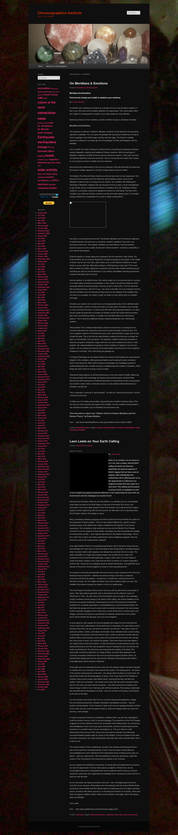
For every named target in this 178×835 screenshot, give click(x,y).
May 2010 (41, 638)
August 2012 (42, 569)
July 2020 (41, 361)
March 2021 (42, 343)
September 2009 (44, 659)
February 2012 (43, 584)
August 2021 (42, 331)
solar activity (47, 169)
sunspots (49, 177)
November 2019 (43, 377)
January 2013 (42, 556)
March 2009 (42, 674)
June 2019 (41, 387)
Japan (46, 160)
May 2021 (41, 338)
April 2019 (41, 392)
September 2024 (44, 259)
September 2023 (44, 287)
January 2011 (42, 618)
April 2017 (41, 425)
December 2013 (43, 528)
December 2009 (43, 651)
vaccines (43, 184)
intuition (41, 159)
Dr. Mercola (43, 129)
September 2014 (44, 505)
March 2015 (42, 489)
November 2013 (43, 530)
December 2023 (43, 282)
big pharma (41, 92)
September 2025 (44, 233)
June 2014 (41, 513)
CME (40, 97)
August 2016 (42, 446)
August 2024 (42, 261)
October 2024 (42, 256)
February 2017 (43, 431)
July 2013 (41, 541)
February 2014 (43, 523)
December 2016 (43, 436)
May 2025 (41, 243)
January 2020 (42, 374)
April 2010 (41, 641)
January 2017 (42, 433)
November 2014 (43, 500)
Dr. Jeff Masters (45, 125)
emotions (120, 427)
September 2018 (44, 405)
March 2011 (42, 612)
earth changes (45, 132)
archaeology (54, 88)
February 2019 (43, 397)
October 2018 (42, 402)
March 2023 (42, 302)
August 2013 (42, 538)
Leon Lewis (115, 454)
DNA (52, 122)
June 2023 (41, 295)
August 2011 (42, 600)
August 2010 (42, 630)
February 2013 (43, 554)
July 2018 (41, 410)
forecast (42, 151)
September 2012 (44, 566)
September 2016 (44, 443)
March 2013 (42, 551)
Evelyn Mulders (79, 102)
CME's (45, 98)
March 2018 (42, 415)
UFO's (55, 180)
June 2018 (41, 413)
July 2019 (41, 384)
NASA (58, 163)
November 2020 (43, 351)
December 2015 (43, 466)
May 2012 (41, 577)
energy (42, 147)
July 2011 (41, 602)
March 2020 (42, 372)
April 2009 (41, 671)
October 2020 (42, 354)
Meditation (42, 162)
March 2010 (42, 643)
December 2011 (43, 589)
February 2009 (43, 677)
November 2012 (43, 561)
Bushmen (101, 815)
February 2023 (43, 305)
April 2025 (41, 246)
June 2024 (41, 266)
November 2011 (43, 592)
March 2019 (42, 395)
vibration (52, 184)
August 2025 (42, 236)
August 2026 (42, 213)
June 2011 (41, 605)
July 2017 (41, 420)
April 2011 (41, 610)
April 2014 (41, 518)
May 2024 (41, 269)
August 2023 (42, 290)
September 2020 (44, 356)
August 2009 (42, 661)
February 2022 (43, 323)
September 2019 (44, 379)
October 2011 (42, 595)
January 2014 (42, 525)
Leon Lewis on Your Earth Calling (94, 441)
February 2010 (43, 646)
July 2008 (41, 689)
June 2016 (41, 451)
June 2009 (41, 666)
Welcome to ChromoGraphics (56, 66)
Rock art (135, 815)
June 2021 (41, 336)
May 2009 (41, 669)
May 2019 (41, 390)
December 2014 (43, 497)
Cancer (40, 95)
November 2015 (43, 469)
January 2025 (42, 254)
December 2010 (43, 620)
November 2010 (43, 623)
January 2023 (42, 307)
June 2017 (41, 423)
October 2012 (42, 564)
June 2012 (41, 574)
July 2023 (41, 292)
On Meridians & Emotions (89, 83)
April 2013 (41, 548)
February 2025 (43, 251)
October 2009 (42, 656)
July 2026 (41, 215)
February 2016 (43, 461)
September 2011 (44, 597)
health (137, 427)
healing (41, 155)
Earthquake (46, 137)
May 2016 (41, 454)
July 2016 (41, 448)
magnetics (54, 159)
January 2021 (42, 346)
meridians (81, 430)
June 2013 (41, 543)
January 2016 (42, 464)
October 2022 (42, 315)
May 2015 (41, 484)
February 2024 (43, 277)
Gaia (121, 815)
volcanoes (43, 188)
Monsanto (51, 162)
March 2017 (42, 428)
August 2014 (42, 507)
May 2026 (41, 220)
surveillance (43, 180)
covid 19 (46, 123)
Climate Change (50, 94)
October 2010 (42, 625)
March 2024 (42, 274)
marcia (94, 88)
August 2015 (42, 477)
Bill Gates (49, 92)
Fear (53, 147)
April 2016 (41, 456)
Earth (117, 815)
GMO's (51, 151)
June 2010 (41, 636)
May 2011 (41, 607)
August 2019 (42, 382)
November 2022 (43, 313)
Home (40, 66)
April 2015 (41, 487)
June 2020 (41, 364)
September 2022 (44, 318)
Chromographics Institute (60, 12)
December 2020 (43, 348)
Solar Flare (42, 174)
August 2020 (42, 359)
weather (53, 187)
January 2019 (42, 400)
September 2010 (44, 628)
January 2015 (42, 495)
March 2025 (42, 249)
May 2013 (41, 546)
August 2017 (42, 418)
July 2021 (41, 333)
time (50, 181)
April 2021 (41, 341)
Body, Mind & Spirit (82, 427)
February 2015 (43, 492)
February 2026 (43, 225)
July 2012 (41, 571)
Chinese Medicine (110, 427)
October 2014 (42, 502)
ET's (49, 147)
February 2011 (43, 615)
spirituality (41, 177)
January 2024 (42, 279)
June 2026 (41, 218)
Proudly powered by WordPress (89, 826)
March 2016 (42, 459)
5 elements (99, 427)
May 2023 (41, 297)
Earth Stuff (80, 815)
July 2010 (41, 633)
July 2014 (41, 510)
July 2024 (41, 264)
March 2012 (42, 582)
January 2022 (42, 325)
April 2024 (41, 272)
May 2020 (41, 366)
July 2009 (41, 664)
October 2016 (42, 441)
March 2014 (42, 520)
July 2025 (41, 238)
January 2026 (42, 228)
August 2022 (42, 320)
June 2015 (41, 482)
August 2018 (42, 407)
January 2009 (42, 679)
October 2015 (42, 472)
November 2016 (43, 438)
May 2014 (41, 515)
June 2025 (41, 241)
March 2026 (42, 223)
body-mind (55, 92)
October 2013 (42, 533)
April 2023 (41, 300)
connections (110, 815)
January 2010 (42, 648)
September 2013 (44, 536)
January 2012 (42, 587)
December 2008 (43, 682)
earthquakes (47, 142)
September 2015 (44, 474)
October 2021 (42, 328)
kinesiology (73, 430)
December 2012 (43, 559)
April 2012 (41, 579)
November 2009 (43, 653)
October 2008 (42, 687)
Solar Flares (52, 174)
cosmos (40, 123)
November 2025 (43, 231)
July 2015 (41, 479)
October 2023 (42, 284)
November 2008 (43, 684)
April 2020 (41, 369)
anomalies (44, 88)
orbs (39, 166)
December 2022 (43, 310)
